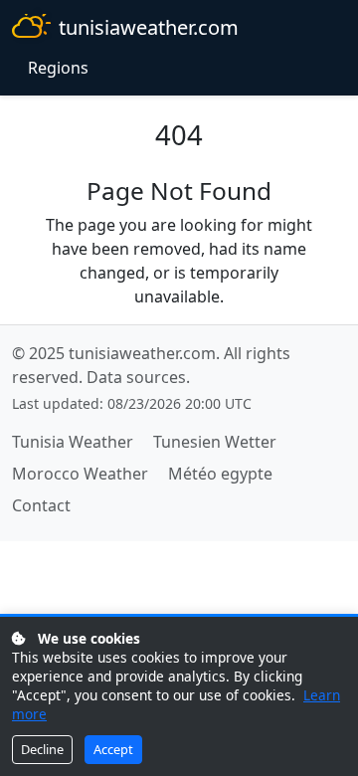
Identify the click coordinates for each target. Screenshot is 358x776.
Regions (58, 68)
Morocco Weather (80, 474)
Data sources (136, 377)
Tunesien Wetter (214, 442)
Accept (113, 749)
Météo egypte (220, 474)
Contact (41, 505)
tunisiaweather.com (149, 27)
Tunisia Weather (72, 442)
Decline (42, 749)
